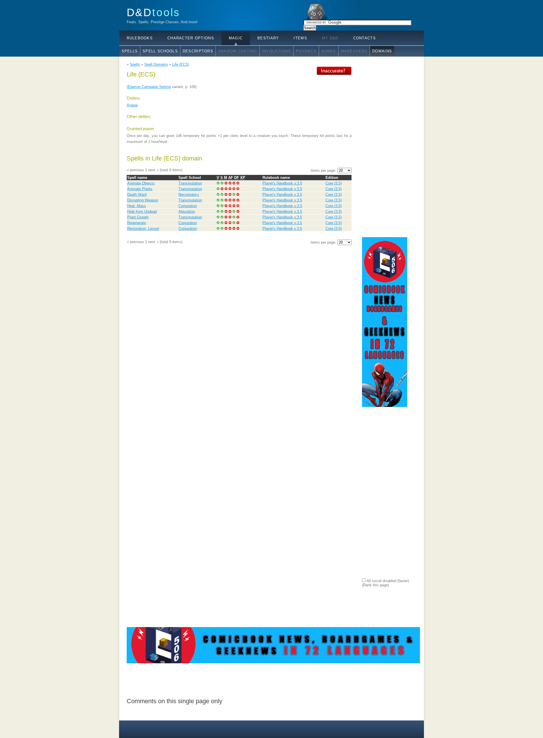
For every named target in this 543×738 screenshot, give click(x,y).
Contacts (364, 38)
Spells (130, 51)
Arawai (132, 105)
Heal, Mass (136, 206)
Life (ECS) (180, 64)
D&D (153, 12)
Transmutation (190, 183)
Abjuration (186, 211)
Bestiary (268, 38)
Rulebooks (140, 38)
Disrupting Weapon (142, 200)
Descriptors (198, 51)
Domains (382, 51)
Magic (236, 38)
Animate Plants (139, 189)
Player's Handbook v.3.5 (282, 183)
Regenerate (136, 223)
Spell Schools (160, 51)
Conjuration (187, 206)
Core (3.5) (334, 183)
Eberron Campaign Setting (149, 87)
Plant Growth (137, 217)
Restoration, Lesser (143, 228)
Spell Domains (156, 64)
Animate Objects (141, 183)
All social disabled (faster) (387, 581)
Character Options (190, 38)
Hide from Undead (142, 211)
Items (300, 38)
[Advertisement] (384, 151)
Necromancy (188, 194)
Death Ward (136, 194)
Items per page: (324, 170)
